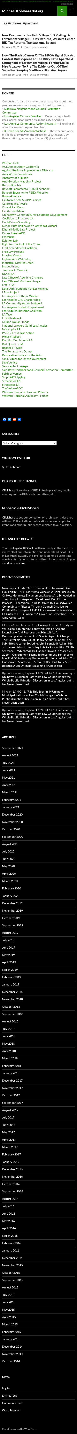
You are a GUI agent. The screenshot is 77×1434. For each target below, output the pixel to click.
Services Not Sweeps (15, 366)
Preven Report (11, 336)
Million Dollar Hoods (15, 322)
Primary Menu (72, 11)
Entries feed (9, 1395)
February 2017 (11, 1154)
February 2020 (11, 888)
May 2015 (8, 1309)
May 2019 (8, 955)
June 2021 (8, 770)
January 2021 (10, 807)
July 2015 (8, 1294)
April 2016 (9, 1228)
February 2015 (11, 1331)
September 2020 (12, 836)
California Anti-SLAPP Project (21, 200)
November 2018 (12, 999)
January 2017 (10, 1161)
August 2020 (10, 844)
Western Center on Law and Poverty (25, 392)
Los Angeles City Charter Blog (21, 299)
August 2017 (10, 1110)
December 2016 (12, 1169)
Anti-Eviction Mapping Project (21, 181)
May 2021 (8, 777)
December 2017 (12, 1080)
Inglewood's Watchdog (16, 259)
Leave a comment (40, 47)
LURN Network (12, 318)
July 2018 (8, 1028)
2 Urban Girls (10, 163)
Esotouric (8, 237)
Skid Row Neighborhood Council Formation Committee (37, 370)
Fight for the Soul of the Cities (21, 244)
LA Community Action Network (22, 303)
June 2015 (8, 1302)
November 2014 (12, 1354)
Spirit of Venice (12, 373)
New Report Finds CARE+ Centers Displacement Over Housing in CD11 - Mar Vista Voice (36, 589)
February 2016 (11, 1243)
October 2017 (11, 1095)
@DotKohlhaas (11, 467)
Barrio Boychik (11, 185)
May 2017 (8, 1132)
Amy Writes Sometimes (17, 174)
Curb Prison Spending (16, 222)
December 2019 (12, 903)
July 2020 (8, 851)
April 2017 (9, 1139)
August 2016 (10, 1198)
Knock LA (8, 273)
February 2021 (11, 799)
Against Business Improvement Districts (27, 170)
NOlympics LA (11, 329)
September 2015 (12, 1280)
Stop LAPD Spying (13, 377)
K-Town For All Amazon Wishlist (25, 131)
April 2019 (9, 962)
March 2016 (10, 1235)
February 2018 (11, 1065)
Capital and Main (13, 211)
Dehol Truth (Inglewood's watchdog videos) (29, 225)
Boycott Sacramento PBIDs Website (25, 192)
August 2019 (10, 932)
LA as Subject (10, 292)
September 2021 (12, 748)
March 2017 (10, 1147)
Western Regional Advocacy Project (25, 395)
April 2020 (9, 873)
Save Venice (9, 362)
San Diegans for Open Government (24, 358)
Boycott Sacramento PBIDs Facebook (25, 188)
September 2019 (12, 925)
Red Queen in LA (12, 344)
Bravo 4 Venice (11, 196)
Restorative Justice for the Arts (21, 355)
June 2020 (8, 858)
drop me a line (16, 563)
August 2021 (10, 755)
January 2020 (10, 895)
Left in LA (8, 285)
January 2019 (10, 984)
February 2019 (11, 977)
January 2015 (10, 1339)
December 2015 (12, 1258)
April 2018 (9, 1051)
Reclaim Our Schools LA (17, 340)
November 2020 (12, 822)
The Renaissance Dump (17, 351)
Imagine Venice (11, 255)
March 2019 (10, 969)
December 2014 (12, 1346)
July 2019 (8, 940)
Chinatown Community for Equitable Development (34, 214)
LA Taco (7, 314)
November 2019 (12, 910)
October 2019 (11, 918)
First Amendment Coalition (19, 248)
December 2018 (12, 991)
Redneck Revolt (12, 347)
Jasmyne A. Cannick (14, 270)
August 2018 (10, 1021)
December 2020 (12, 814)
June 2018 (8, 1036)
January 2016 (10, 1250)
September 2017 (12, 1102)
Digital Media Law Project (18, 229)
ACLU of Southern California (20, 166)
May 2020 (8, 866)
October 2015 (11, 1272)
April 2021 (9, 785)
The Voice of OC (12, 388)
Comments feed (12, 1403)
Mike (26, 47)
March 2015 (10, 1324)
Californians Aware (14, 203)
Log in (6, 1388)
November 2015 (12, 1265)
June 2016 (8, 1213)
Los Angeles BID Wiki (20, 548)
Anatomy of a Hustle (15, 177)
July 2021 (8, 762)
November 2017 (12, 1088)
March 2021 (10, 792)
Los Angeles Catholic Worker (22, 116)
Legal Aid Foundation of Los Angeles (25, 288)
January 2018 (10, 1073)
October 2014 (11, 1361)
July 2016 (8, 1206)
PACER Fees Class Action (18, 333)
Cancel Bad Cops (13, 207)
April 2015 (9, 1317)
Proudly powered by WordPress (19, 1429)
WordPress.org (11, 1410)
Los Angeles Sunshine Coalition (22, 310)
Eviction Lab (10, 240)
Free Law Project (13, 251)
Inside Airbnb (10, 266)
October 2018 (11, 1006)
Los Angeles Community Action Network (30, 123)
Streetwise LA (11, 384)
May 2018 (8, 1043)
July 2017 (8, 1117)
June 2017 (8, 1125)
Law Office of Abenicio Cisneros (22, 277)
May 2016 (8, 1221)
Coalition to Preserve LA (17, 218)
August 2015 (10, 1287)
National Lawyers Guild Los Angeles (24, 325)
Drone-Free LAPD (13, 233)
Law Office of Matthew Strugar (21, 281)
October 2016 (11, 1184)
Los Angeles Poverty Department (23, 307)
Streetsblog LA (11, 381)
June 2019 (8, 947)
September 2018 (12, 1014)
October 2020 (11, 829)
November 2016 (12, 1176)
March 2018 (10, 1058)
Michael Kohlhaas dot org (22, 11)
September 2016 (12, 1191)
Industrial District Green (17, 262)
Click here (8, 490)
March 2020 (10, 881)
